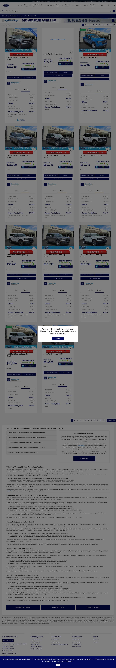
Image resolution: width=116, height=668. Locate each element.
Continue (58, 338)
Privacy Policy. (69, 661)
